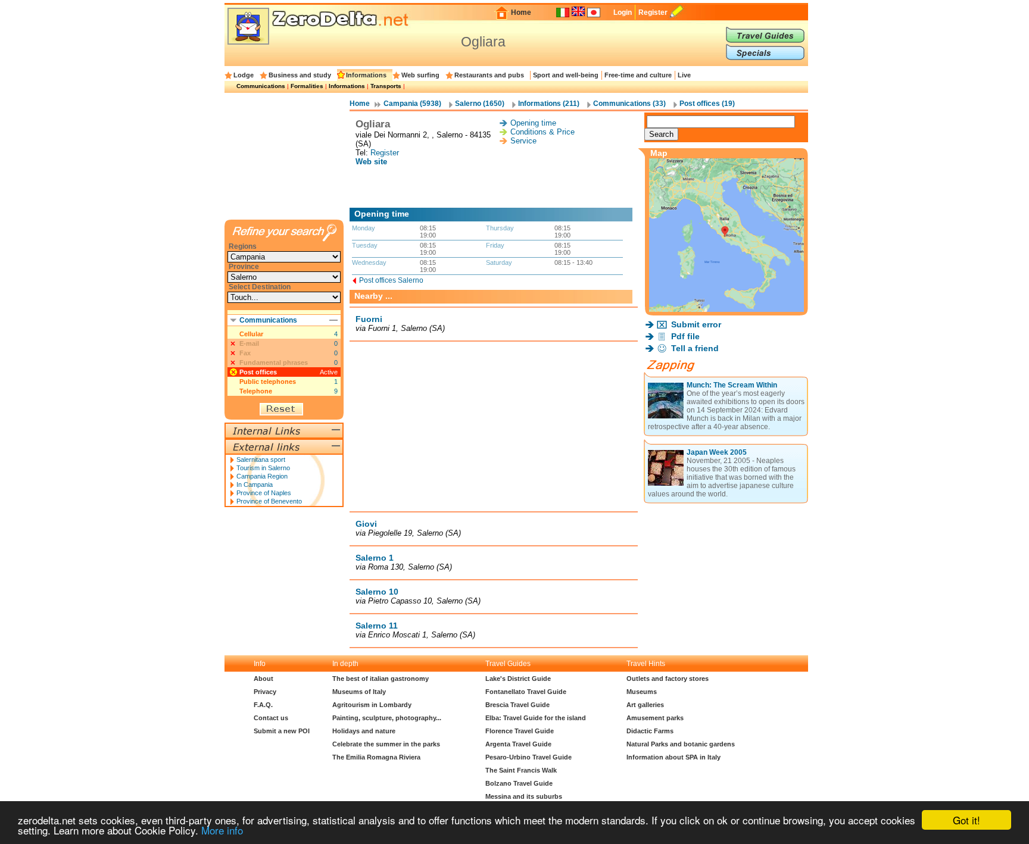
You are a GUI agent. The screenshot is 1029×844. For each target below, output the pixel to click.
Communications (260, 86)
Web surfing (420, 75)
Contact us (271, 717)
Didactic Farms (649, 730)
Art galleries (645, 704)
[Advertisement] (493, 187)
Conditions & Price (542, 131)
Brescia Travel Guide (517, 704)
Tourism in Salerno (263, 467)
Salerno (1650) (479, 103)
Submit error (696, 324)
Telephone (255, 391)
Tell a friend (695, 348)
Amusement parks (655, 717)
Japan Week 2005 (717, 452)
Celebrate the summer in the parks (386, 744)
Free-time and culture (638, 75)
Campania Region (262, 476)
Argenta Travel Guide (518, 744)
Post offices (258, 372)
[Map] (726, 309)
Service (523, 140)
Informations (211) (548, 103)
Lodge (243, 75)
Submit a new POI (282, 730)
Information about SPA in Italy (673, 757)
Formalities (307, 86)
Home (521, 12)
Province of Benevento (269, 501)
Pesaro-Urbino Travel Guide (528, 757)
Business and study (300, 75)
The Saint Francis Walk (521, 770)
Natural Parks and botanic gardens (680, 744)
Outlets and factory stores (667, 678)
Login (622, 12)
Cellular (251, 333)
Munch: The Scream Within (732, 385)
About (263, 678)
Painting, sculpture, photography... (386, 717)
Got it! (966, 819)
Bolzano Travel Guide (519, 783)
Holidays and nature (363, 730)
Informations (366, 75)
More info (222, 830)
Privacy (265, 691)
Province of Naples (263, 492)
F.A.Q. (263, 704)
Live (684, 75)
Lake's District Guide (518, 678)
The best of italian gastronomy (380, 678)
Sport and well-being (565, 75)
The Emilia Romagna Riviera (376, 757)
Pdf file (685, 336)
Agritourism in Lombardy (371, 704)
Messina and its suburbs (523, 796)
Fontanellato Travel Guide (525, 691)
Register (653, 12)
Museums (641, 691)
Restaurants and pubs (489, 75)
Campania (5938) (412, 103)
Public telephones (267, 381)
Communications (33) (629, 103)
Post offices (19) (707, 103)
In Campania (254, 484)
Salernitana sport (260, 459)
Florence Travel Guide (519, 730)
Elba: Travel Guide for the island (535, 717)
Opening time (533, 122)
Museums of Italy (359, 691)
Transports (385, 86)
